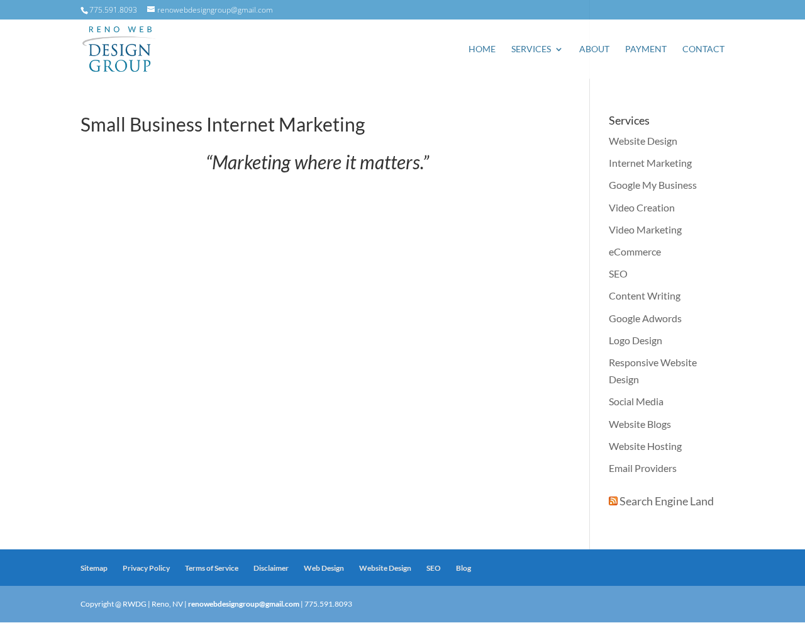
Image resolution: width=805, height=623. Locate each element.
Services (531, 49)
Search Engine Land (666, 501)
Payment (646, 49)
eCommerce (635, 251)
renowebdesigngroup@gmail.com (243, 604)
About (594, 49)
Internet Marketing (650, 163)
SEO (618, 273)
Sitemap (94, 568)
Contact (703, 49)
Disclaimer (271, 568)
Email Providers (643, 468)
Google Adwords (645, 318)
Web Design (324, 568)
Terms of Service (211, 568)
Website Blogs (640, 424)
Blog (463, 568)
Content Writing (644, 295)
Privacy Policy (146, 568)
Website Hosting (645, 446)
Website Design (643, 141)
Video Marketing (645, 229)
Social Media (636, 401)
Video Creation (642, 207)
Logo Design (635, 340)
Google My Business (653, 185)
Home (482, 49)
